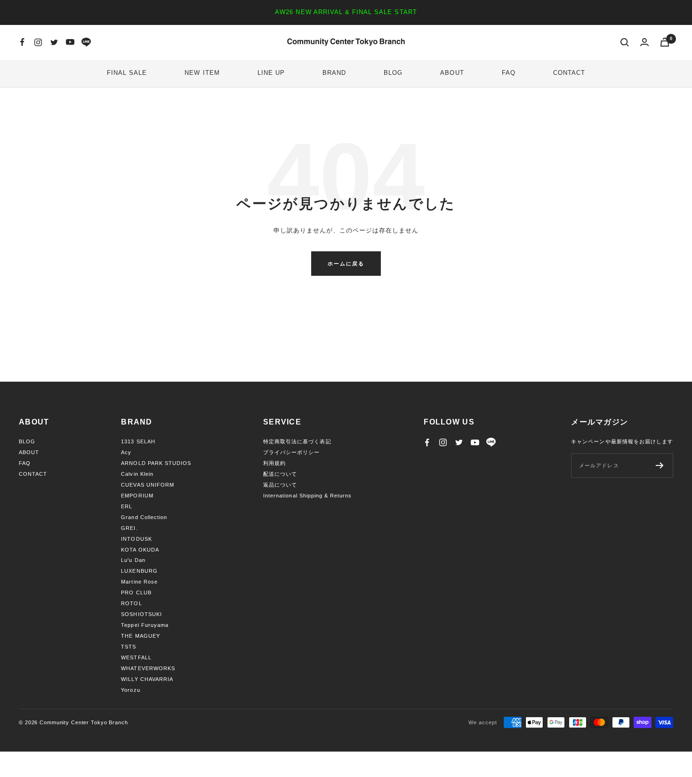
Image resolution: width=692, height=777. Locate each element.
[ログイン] (644, 42)
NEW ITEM (202, 72)
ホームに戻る (346, 263)
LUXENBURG (139, 571)
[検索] (624, 42)
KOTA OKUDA (140, 550)
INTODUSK (136, 539)
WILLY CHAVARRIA (147, 679)
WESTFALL (136, 657)
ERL (126, 506)
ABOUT (452, 72)
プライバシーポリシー (291, 452)
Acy (126, 452)
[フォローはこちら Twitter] (54, 42)
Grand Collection (144, 517)
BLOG (393, 72)
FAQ (508, 72)
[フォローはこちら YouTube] (70, 42)
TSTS (128, 646)
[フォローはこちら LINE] (86, 42)
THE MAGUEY (140, 636)
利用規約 (274, 463)
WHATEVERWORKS (148, 668)
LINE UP (271, 72)
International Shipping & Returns (307, 495)
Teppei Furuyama (145, 625)
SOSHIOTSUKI (141, 614)
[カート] (664, 42)
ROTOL (131, 603)
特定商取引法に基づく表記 (297, 441)
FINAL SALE (127, 72)
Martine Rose (139, 582)
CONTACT (569, 72)
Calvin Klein (137, 474)
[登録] (660, 465)
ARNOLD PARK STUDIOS (156, 463)
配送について (280, 474)
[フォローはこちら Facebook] (22, 42)
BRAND (334, 72)
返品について (280, 485)
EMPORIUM (137, 495)
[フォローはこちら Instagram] (38, 42)
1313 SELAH (138, 441)
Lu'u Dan (133, 560)
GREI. (129, 528)
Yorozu (130, 690)
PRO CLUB (136, 592)
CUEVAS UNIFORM (147, 485)
